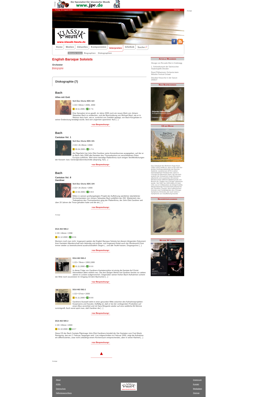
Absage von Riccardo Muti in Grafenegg (166, 63)
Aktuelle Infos (75, 53)
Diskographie (57, 68)
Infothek (129, 47)
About (58, 380)
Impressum (197, 380)
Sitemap (177, 10)
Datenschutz (61, 389)
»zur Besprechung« (100, 124)
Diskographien (105, 53)
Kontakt (196, 384)
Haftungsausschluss (64, 393)
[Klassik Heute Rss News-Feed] (180, 43)
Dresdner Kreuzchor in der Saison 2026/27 (164, 79)
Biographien (90, 53)
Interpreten (115, 48)
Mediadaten (197, 389)
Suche (141, 47)
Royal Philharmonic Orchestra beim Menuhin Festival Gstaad (165, 73)
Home (59, 47)
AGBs (58, 384)
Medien (70, 47)
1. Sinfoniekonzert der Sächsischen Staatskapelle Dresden (165, 68)
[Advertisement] (86, 221)
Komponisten (98, 47)
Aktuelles (82, 47)
